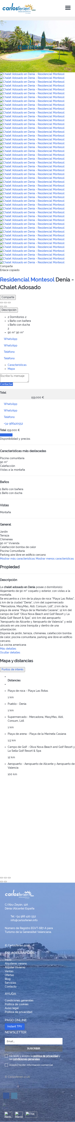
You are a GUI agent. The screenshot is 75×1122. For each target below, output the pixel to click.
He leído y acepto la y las (34, 1057)
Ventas (9, 971)
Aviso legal (12, 1008)
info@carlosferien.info (24, 920)
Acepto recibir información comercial (31, 1065)
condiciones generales (26, 1059)
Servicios (10, 982)
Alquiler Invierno (15, 967)
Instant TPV (14, 1026)
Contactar (6, 384)
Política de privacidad (18, 1012)
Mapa (11, 368)
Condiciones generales (19, 1000)
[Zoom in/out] (9, 302)
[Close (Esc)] (1, 302)
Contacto (10, 986)
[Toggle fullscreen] (5, 302)
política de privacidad (45, 1055)
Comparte (8, 297)
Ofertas (9, 975)
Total (3, 392)
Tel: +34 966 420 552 (23, 916)
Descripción (9, 309)
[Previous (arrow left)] (1, 306)
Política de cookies (16, 1004)
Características (17, 364)
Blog (8, 978)
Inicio (8, 959)
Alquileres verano (16, 963)
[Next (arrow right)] (5, 306)
